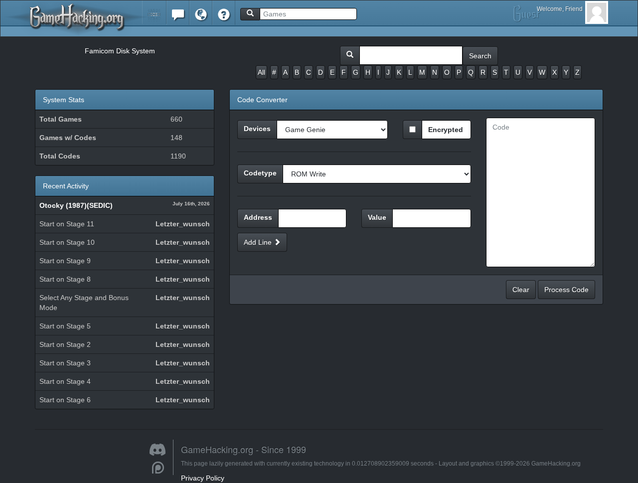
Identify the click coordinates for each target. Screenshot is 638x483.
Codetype (260, 172)
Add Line (259, 242)
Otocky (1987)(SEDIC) (76, 205)
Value (377, 217)
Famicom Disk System (120, 51)
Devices (257, 128)
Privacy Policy (202, 478)
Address (258, 217)
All (261, 72)
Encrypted (445, 130)
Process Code (566, 290)
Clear (520, 290)
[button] (154, 12)
